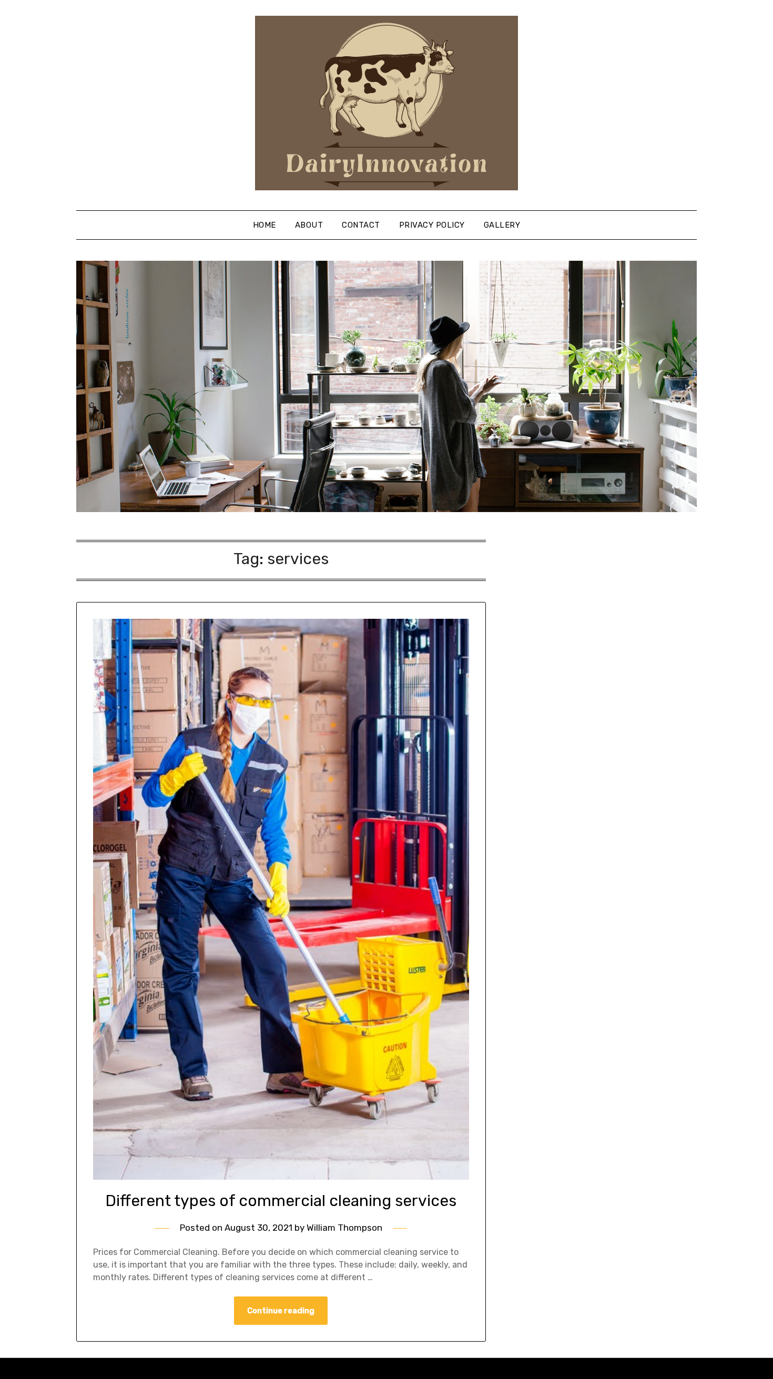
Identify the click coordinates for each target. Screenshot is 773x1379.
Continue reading (280, 1310)
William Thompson (344, 1227)
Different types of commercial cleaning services (280, 1200)
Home (264, 225)
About (309, 225)
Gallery (502, 225)
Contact (361, 225)
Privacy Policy (432, 225)
